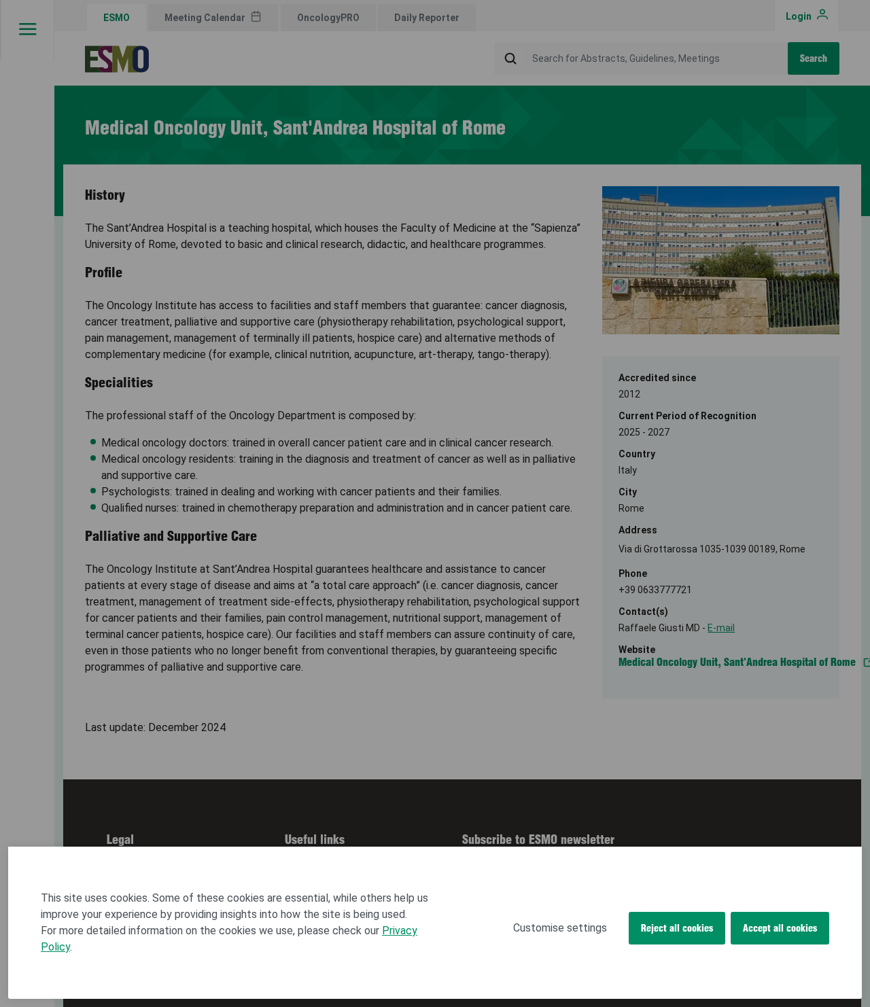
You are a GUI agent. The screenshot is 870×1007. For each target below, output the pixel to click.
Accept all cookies (780, 928)
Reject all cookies (677, 928)
